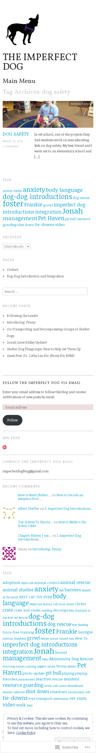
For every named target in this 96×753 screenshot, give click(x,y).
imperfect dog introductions (40, 644)
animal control (46, 582)
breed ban (36, 604)
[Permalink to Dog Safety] (48, 116)
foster (13, 203)
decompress (63, 610)
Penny (61, 666)
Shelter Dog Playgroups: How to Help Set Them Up (44, 349)
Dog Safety (16, 135)
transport (44, 698)
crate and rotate (27, 610)
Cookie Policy (25, 732)
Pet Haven (51, 218)
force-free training (18, 632)
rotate (48, 686)
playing (68, 673)
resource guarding (23, 685)
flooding (83, 625)
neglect (41, 666)
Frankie (33, 204)
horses (54, 638)
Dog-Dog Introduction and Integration (35, 276)
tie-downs (44, 224)
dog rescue (81, 198)
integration (48, 211)
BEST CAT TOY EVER (35, 597)
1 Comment (11, 146)
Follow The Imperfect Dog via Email (42, 383)
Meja (45, 659)
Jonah (72, 211)
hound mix (66, 638)
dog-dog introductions (37, 196)
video (60, 224)
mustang (9, 666)
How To (81, 638)
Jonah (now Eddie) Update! (27, 342)
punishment (26, 679)
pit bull (70, 219)
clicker (80, 603)
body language (64, 189)
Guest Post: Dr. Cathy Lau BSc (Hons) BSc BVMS (40, 355)
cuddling (46, 610)
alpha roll (27, 583)
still (87, 692)
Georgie (85, 632)
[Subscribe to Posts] (4, 447)
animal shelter (12, 191)
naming (31, 666)
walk (21, 704)
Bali (61, 590)
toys (32, 698)
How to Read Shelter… (34, 495)
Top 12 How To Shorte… (35, 522)
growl (48, 205)
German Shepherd (14, 638)
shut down (25, 225)
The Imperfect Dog (40, 62)
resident (71, 678)
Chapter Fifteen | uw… (34, 535)
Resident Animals (81, 103)
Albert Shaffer (28, 508)
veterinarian (61, 699)
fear (74, 625)
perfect (71, 666)
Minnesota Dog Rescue (71, 658)
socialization (76, 692)
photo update (34, 673)
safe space (59, 686)
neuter (51, 666)
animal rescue (75, 582)
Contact (12, 269)
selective (19, 692)
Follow (12, 420)
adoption (11, 582)
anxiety (34, 189)
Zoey (30, 705)
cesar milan (66, 604)
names (20, 666)
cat (55, 603)
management (20, 218)
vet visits (78, 698)
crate (8, 610)
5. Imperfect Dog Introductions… (69, 508)
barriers (73, 590)
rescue (57, 679)
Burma (47, 604)
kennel (61, 652)
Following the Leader (22, 315)
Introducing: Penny (21, 322)
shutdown (58, 691)
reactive (43, 678)
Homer (45, 638)
